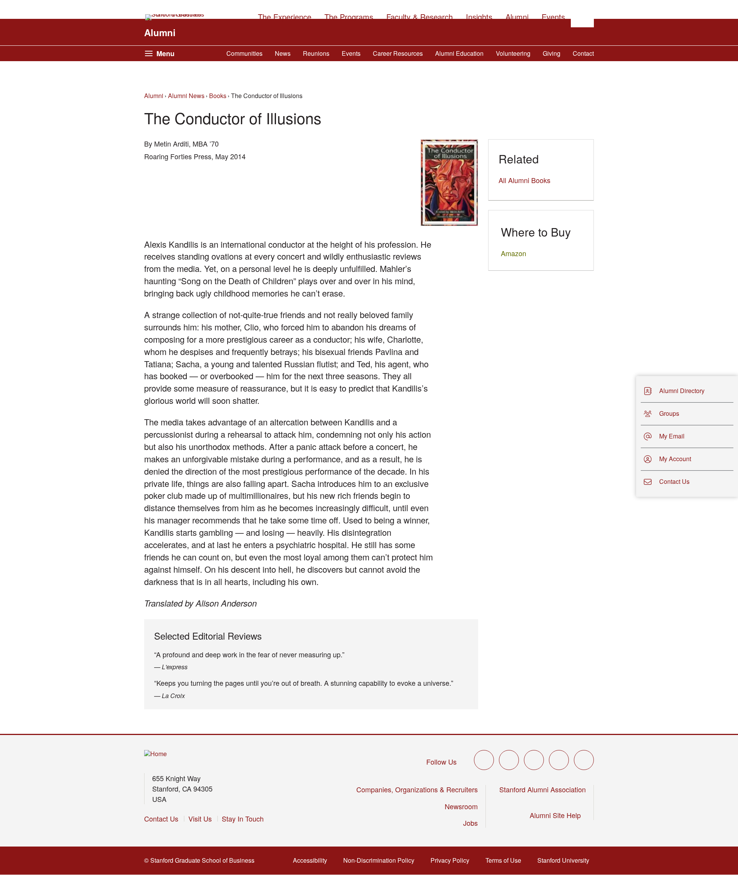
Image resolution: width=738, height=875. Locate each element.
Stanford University (565, 860)
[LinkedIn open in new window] (584, 760)
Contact (583, 53)
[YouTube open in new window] (559, 760)
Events (351, 53)
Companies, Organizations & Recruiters (417, 789)
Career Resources (398, 53)
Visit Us (200, 818)
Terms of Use (505, 860)
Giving (551, 53)
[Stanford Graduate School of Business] (175, 17)
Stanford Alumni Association (542, 789)
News (283, 53)
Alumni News (186, 95)
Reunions (316, 53)
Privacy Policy (452, 860)
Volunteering (513, 53)
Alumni (160, 32)
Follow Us (441, 762)
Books (217, 95)
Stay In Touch (243, 818)
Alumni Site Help (558, 815)
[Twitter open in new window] (484, 760)
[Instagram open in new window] (534, 760)
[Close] (631, 436)
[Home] (155, 754)
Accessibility (312, 860)
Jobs (470, 823)
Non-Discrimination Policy (381, 860)
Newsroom (461, 806)
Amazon (513, 253)
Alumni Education (459, 53)
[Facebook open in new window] (509, 760)
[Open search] (582, 15)
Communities (244, 53)
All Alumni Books (524, 180)
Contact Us (161, 818)
